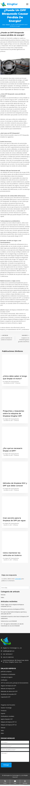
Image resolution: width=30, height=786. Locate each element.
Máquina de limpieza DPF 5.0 (8, 722)
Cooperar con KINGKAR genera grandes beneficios (23, 338)
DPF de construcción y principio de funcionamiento (14, 683)
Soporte (3, 713)
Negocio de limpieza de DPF (8, 685)
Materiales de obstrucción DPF (9, 691)
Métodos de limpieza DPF (8, 688)
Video (2, 597)
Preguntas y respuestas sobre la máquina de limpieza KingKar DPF (13, 413)
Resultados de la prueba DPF (8, 694)
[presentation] (15, 364)
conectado (18, 579)
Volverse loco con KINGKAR (9, 621)
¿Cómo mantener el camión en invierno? (6, 338)
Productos (3, 710)
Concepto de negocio (6, 677)
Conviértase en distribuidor (8, 674)
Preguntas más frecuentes (8, 705)
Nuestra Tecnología (6, 708)
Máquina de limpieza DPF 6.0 (8, 725)
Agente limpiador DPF (7, 719)
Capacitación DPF (5, 697)
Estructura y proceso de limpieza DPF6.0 (12, 609)
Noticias (18, 383)
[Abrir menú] (27, 4)
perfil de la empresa (6, 671)
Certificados (4, 680)
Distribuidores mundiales (7, 716)
